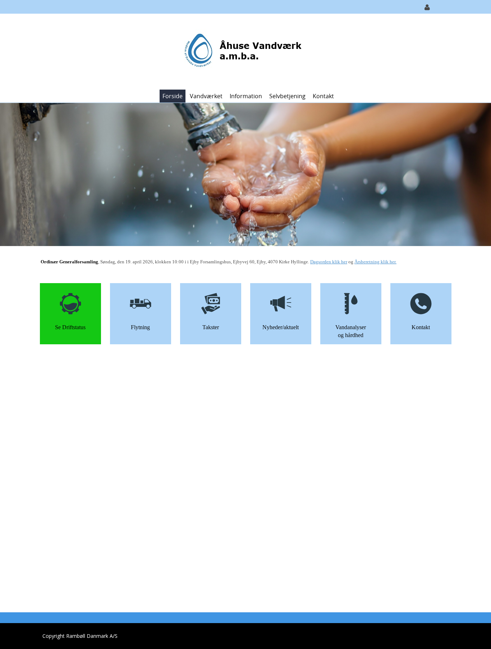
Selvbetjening (287, 96)
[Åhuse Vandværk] (242, 50)
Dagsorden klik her (328, 261)
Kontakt (323, 96)
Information (246, 96)
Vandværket (206, 96)
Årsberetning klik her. (375, 261)
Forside (172, 96)
